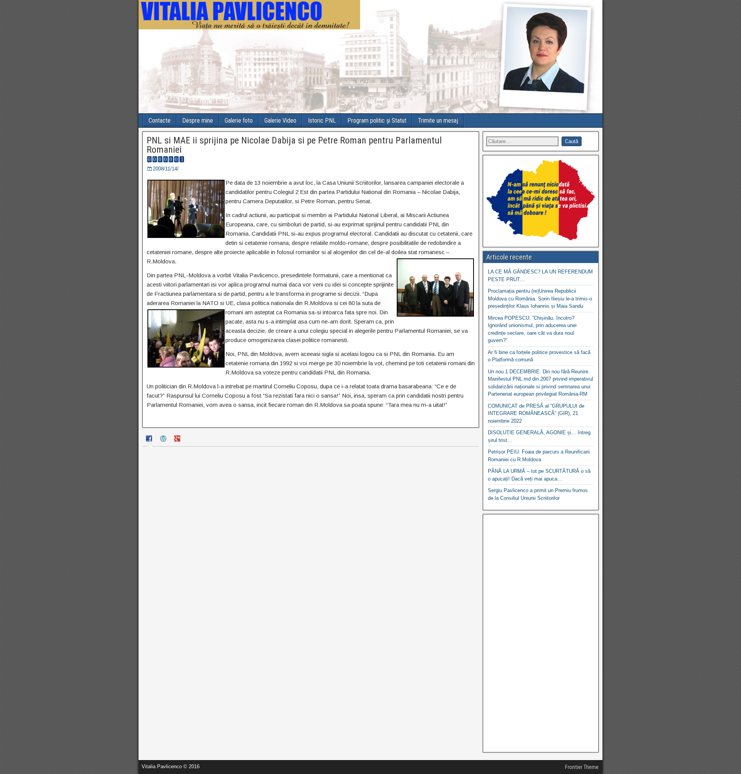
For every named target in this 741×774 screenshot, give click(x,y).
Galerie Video (280, 120)
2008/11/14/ (166, 169)
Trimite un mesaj (438, 120)
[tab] (150, 440)
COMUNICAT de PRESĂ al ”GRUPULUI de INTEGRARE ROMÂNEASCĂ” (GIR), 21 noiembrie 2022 (536, 413)
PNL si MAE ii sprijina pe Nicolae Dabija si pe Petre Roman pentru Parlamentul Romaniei (294, 145)
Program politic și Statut (376, 120)
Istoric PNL (322, 120)
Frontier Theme (582, 767)
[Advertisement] (540, 633)
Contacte (160, 120)
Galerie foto (239, 120)
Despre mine (197, 120)
